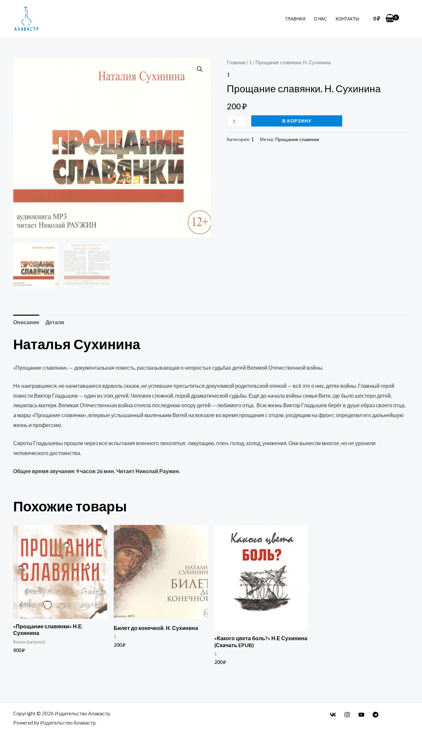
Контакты (347, 18)
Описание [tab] (26, 322)
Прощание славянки (297, 139)
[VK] (333, 715)
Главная (295, 18)
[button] (200, 69)
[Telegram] (375, 715)
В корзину (297, 121)
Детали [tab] (54, 322)
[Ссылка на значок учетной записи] (407, 18)
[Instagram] (347, 715)
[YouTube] (361, 715)
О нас (320, 18)
